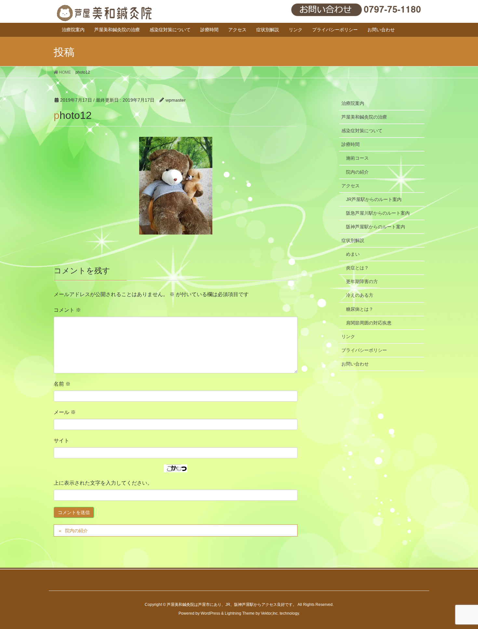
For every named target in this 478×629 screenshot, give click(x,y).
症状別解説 (352, 240)
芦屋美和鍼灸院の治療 (364, 117)
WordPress (210, 613)
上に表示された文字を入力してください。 (103, 483)
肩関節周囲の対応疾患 (369, 322)
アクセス (350, 185)
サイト (61, 440)
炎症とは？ (357, 267)
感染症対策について (361, 130)
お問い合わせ (355, 363)
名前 (62, 384)
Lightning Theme (240, 613)
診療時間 (350, 144)
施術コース (357, 158)
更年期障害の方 (362, 281)
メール (65, 412)
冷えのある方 (359, 295)
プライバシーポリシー (364, 350)
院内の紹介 (76, 530)
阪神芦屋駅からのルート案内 (375, 226)
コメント (67, 310)
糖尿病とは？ (359, 309)
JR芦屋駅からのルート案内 (374, 199)
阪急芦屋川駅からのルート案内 (378, 213)
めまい (353, 254)
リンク (348, 336)
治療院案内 (352, 103)
